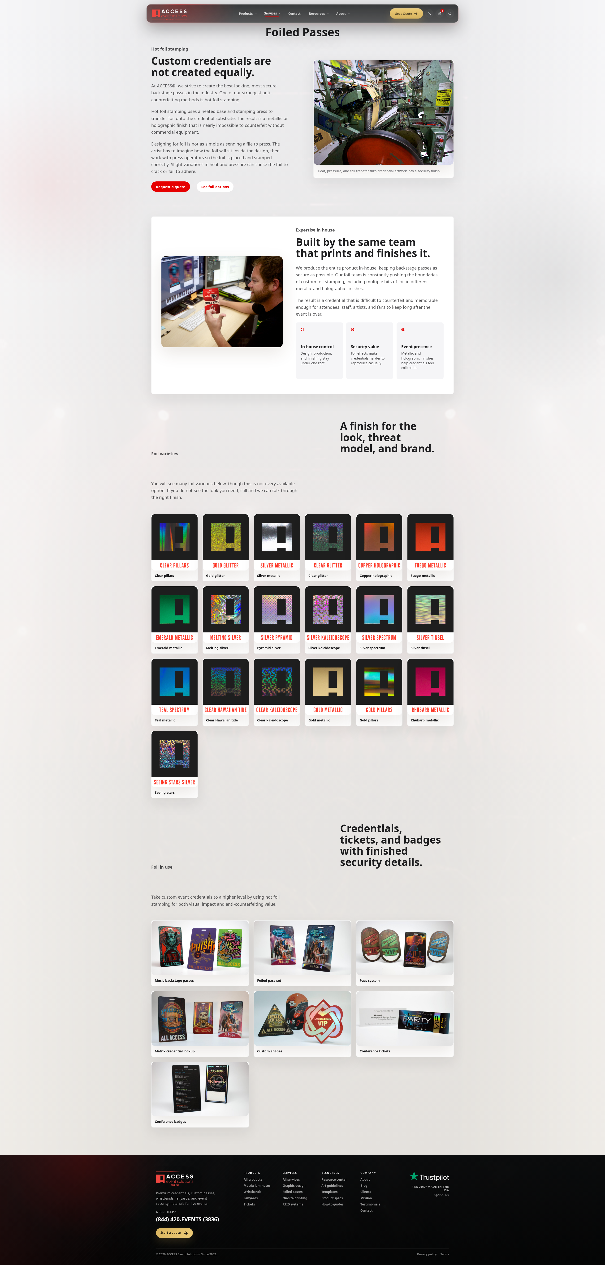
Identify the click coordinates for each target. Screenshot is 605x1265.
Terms (445, 1254)
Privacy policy (427, 1254)
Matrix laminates (257, 1186)
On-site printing (295, 1198)
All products (253, 1179)
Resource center (334, 1179)
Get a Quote (406, 13)
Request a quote (170, 186)
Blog (363, 1186)
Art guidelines (332, 1186)
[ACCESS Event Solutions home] (172, 13)
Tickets (249, 1204)
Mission (366, 1198)
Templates (329, 1192)
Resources (330, 1172)
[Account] (429, 13)
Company (368, 1172)
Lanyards (251, 1198)
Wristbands (252, 1192)
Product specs (332, 1198)
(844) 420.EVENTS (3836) (187, 1219)
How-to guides (332, 1204)
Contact (366, 1210)
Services (290, 1172)
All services (291, 1179)
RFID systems (293, 1204)
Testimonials (370, 1204)
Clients (365, 1192)
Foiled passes (292, 1192)
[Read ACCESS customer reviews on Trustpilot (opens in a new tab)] (429, 1176)
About (365, 1179)
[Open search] (450, 13)
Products (252, 1172)
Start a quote (174, 1233)
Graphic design (294, 1186)
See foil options (215, 186)
